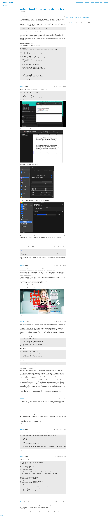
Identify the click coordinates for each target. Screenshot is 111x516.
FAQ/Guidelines (78, 17)
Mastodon (2, 515)
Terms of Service (85, 17)
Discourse (73, 22)
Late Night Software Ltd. (6, 5)
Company (106, 2)
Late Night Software (8, 2)
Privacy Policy (68, 19)
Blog (101, 2)
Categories (71, 17)
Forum (92, 2)
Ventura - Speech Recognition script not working (42, 9)
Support (97, 2)
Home (67, 17)
